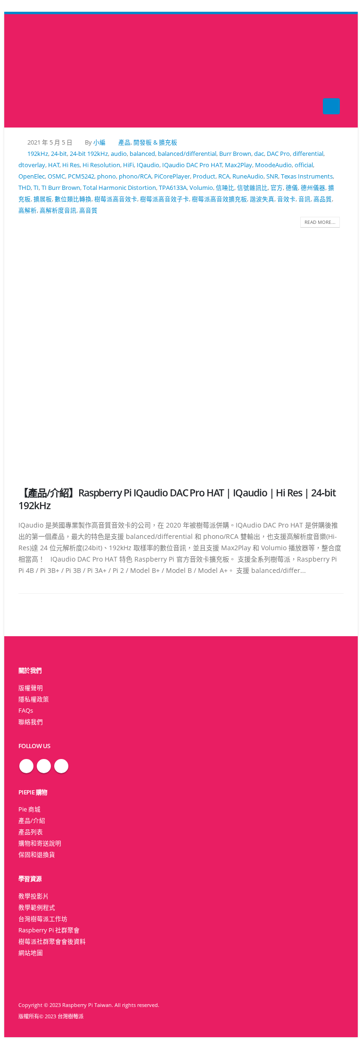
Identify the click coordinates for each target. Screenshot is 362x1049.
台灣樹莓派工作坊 (42, 919)
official (304, 165)
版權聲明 (30, 688)
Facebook (26, 766)
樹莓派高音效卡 (115, 199)
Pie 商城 (29, 809)
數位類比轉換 (73, 199)
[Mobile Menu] (331, 106)
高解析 (27, 210)
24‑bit (59, 154)
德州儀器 (313, 188)
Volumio (201, 188)
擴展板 (42, 199)
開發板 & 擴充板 (155, 142)
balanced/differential (187, 154)
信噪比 (225, 188)
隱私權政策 (33, 699)
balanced (142, 154)
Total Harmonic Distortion (119, 188)
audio (119, 154)
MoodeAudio (273, 165)
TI (36, 188)
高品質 (322, 199)
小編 (99, 142)
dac (259, 154)
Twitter (44, 766)
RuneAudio (247, 176)
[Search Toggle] (181, 71)
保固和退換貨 (36, 855)
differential (308, 154)
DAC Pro (278, 154)
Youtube (61, 766)
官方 (277, 188)
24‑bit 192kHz (89, 154)
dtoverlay (31, 165)
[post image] (181, 350)
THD (24, 188)
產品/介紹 (31, 821)
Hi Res (71, 165)
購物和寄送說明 (39, 843)
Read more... (320, 222)
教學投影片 (33, 896)
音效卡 (286, 199)
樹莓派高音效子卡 (164, 199)
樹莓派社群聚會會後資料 (52, 942)
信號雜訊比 (252, 188)
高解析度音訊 (58, 210)
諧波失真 (262, 199)
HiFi (128, 165)
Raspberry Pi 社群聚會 (49, 930)
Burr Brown (235, 154)
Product (204, 176)
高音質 (88, 210)
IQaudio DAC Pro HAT (192, 165)
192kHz (37, 154)
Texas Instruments (307, 176)
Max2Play (238, 165)
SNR (272, 176)
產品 (124, 142)
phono (106, 176)
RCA (224, 176)
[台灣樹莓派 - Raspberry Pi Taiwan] (37, 71)
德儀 (292, 188)
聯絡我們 (30, 722)
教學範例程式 (36, 908)
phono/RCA (135, 176)
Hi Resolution (101, 165)
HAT (53, 165)
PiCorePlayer (172, 176)
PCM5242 (81, 176)
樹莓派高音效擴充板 (219, 199)
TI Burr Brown (60, 188)
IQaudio (148, 165)
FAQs (25, 711)
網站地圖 (30, 953)
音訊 (304, 199)
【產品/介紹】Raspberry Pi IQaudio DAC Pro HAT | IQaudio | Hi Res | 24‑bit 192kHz (177, 499)
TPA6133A (173, 188)
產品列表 (30, 832)
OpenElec (31, 176)
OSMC (56, 176)
